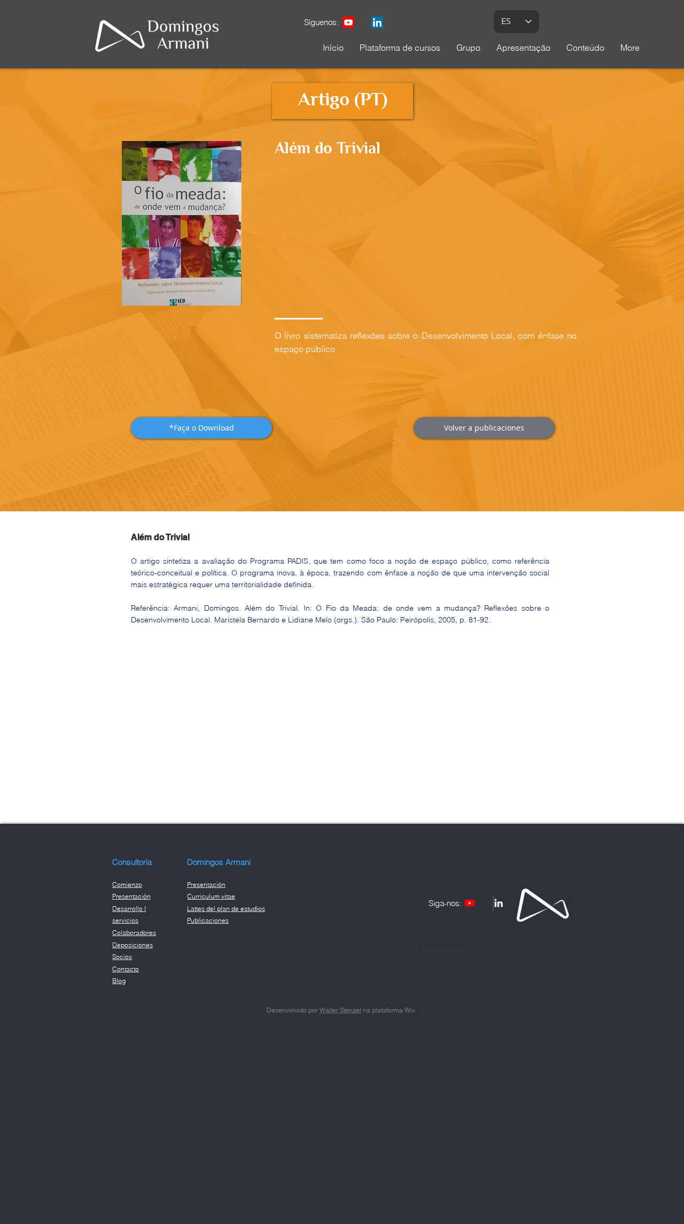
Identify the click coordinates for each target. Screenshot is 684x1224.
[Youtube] (348, 22)
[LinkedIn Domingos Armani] (377, 22)
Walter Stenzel (340, 1010)
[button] (201, 428)
